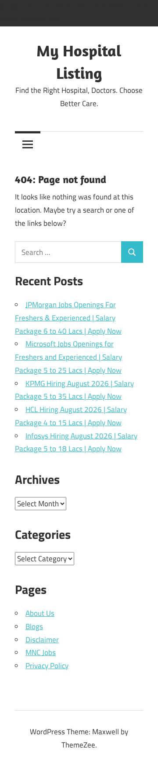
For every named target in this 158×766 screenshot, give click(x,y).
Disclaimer (42, 639)
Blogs (34, 626)
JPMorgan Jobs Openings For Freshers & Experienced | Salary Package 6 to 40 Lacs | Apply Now (68, 318)
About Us (39, 613)
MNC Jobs (40, 652)
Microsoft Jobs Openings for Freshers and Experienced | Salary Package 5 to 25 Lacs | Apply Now (68, 357)
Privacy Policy (46, 665)
